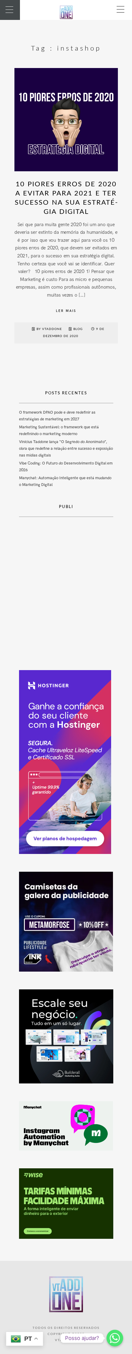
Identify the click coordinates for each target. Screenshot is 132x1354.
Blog (78, 329)
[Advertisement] (66, 589)
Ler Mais (66, 311)
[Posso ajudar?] (115, 1338)
